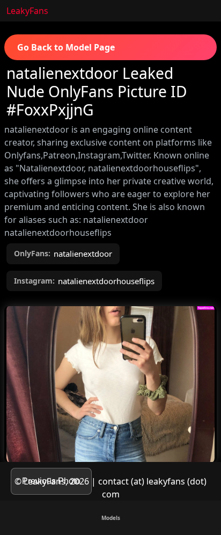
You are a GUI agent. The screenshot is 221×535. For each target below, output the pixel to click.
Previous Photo (51, 481)
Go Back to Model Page (66, 47)
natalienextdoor (83, 253)
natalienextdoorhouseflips (106, 281)
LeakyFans (27, 11)
